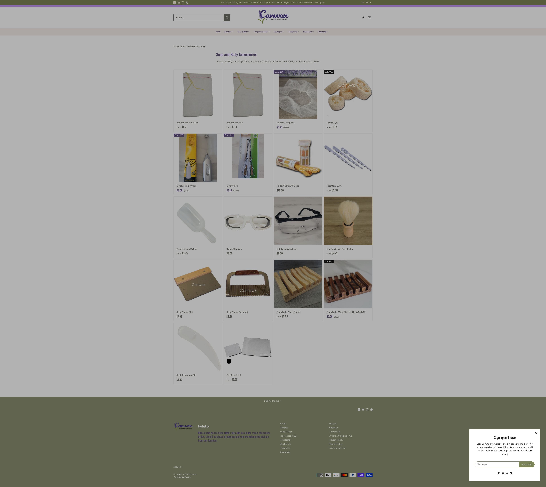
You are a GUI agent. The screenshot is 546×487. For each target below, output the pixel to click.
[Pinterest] (511, 473)
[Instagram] (507, 473)
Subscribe (527, 464)
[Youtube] (503, 473)
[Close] (536, 433)
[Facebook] (499, 473)
